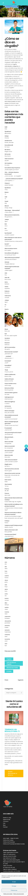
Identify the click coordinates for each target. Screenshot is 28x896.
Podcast (5, 827)
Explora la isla (6, 819)
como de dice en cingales (11, 663)
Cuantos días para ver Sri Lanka (11, 871)
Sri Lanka (9, 671)
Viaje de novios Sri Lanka (9, 856)
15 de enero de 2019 (10, 651)
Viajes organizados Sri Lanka (10, 852)
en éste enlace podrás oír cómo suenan (14, 101)
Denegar (14, 886)
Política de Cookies (7, 894)
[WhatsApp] (26, 446)
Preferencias (14, 890)
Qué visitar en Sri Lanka (9, 858)
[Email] (26, 450)
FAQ (4, 823)
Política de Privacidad (9, 842)
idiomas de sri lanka (12, 668)
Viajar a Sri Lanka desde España (11, 860)
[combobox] (14, 693)
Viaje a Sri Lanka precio (9, 854)
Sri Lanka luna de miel (9, 867)
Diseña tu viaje (7, 817)
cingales (9, 659)
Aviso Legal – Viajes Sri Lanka (10, 838)
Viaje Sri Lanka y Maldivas (10, 869)
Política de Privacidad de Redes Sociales (14, 844)
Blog (4, 825)
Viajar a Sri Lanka (7, 865)
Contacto (5, 821)
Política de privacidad (18, 894)
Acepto (14, 881)
